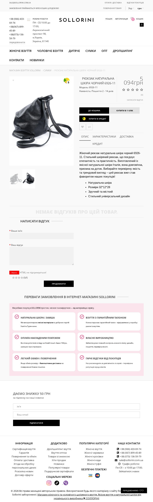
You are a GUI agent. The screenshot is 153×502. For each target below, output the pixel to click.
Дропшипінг (123, 51)
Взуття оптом (59, 452)
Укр (130, 8)
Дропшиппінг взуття (59, 449)
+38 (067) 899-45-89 (130, 452)
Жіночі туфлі (94, 464)
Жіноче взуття (20, 51)
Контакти (16, 60)
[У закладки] (82, 127)
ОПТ (104, 51)
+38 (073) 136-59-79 (130, 456)
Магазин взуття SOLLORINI (24, 70)
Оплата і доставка (113, 2)
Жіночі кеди (94, 460)
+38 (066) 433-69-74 (130, 449)
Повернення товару (112, 8)
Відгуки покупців (135, 2)
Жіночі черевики (94, 452)
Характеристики (104, 136)
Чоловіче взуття (50, 51)
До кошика (94, 110)
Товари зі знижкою (59, 456)
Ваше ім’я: (16, 230)
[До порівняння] (89, 127)
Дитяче (74, 51)
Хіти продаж (59, 460)
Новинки (37, 60)
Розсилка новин (24, 471)
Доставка (127, 136)
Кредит (98, 144)
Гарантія (24, 452)
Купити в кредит (97, 118)
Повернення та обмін (24, 456)
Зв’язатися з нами (129, 471)
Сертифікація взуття (24, 449)
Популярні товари (59, 467)
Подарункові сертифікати (59, 471)
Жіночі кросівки (94, 456)
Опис (85, 136)
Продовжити (59, 283)
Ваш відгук (17, 245)
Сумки (90, 51)
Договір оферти (24, 475)
